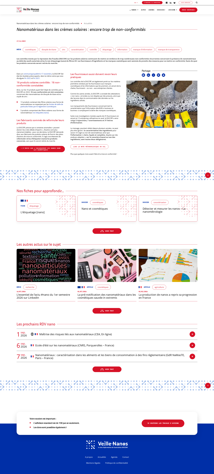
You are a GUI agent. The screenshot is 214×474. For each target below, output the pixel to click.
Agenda (151, 10)
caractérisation (77, 49)
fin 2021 (36, 78)
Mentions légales (93, 463)
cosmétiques (30, 49)
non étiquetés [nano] (41, 113)
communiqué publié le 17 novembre (37, 74)
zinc (63, 49)
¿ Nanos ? (134, 10)
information (122, 49)
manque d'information (142, 49)
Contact (125, 457)
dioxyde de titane (49, 49)
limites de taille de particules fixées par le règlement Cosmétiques (42, 105)
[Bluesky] (174, 2)
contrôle (93, 49)
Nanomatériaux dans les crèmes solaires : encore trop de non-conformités (48, 23)
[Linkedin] (170, 2)
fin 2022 (27, 78)
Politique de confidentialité (116, 463)
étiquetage (107, 49)
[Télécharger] (163, 75)
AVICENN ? (173, 10)
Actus (143, 10)
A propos (89, 457)
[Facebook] (167, 2)
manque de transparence (168, 49)
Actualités (102, 457)
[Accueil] (38, 10)
